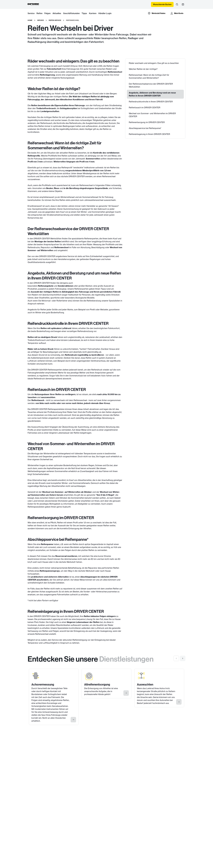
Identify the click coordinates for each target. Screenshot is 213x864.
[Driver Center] (33, 4)
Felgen (47, 13)
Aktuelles (57, 13)
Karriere (92, 13)
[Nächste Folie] (182, 658)
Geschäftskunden (71, 13)
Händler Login (104, 13)
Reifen (39, 13)
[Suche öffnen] (177, 4)
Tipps (84, 13)
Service (31, 13)
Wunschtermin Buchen (162, 4)
